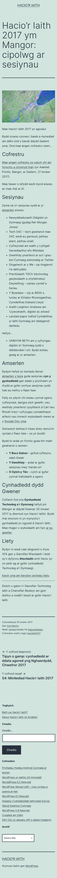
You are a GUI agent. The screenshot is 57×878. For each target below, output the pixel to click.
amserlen (8, 210)
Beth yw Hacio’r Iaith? (15, 712)
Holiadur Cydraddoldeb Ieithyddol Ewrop (26, 801)
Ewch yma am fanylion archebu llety (25, 575)
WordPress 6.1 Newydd (15, 796)
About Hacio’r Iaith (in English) (19, 717)
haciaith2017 (34, 633)
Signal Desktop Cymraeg (16, 805)
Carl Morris (13, 625)
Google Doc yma (15, 421)
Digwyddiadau (35, 629)
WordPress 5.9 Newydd (16, 810)
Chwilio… (7, 730)
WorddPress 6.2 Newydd (16, 782)
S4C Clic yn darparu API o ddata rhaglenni (26, 819)
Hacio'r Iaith (28, 5)
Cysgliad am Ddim (12, 815)
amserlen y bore (12, 376)
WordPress (31, 865)
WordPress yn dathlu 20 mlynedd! (22, 777)
